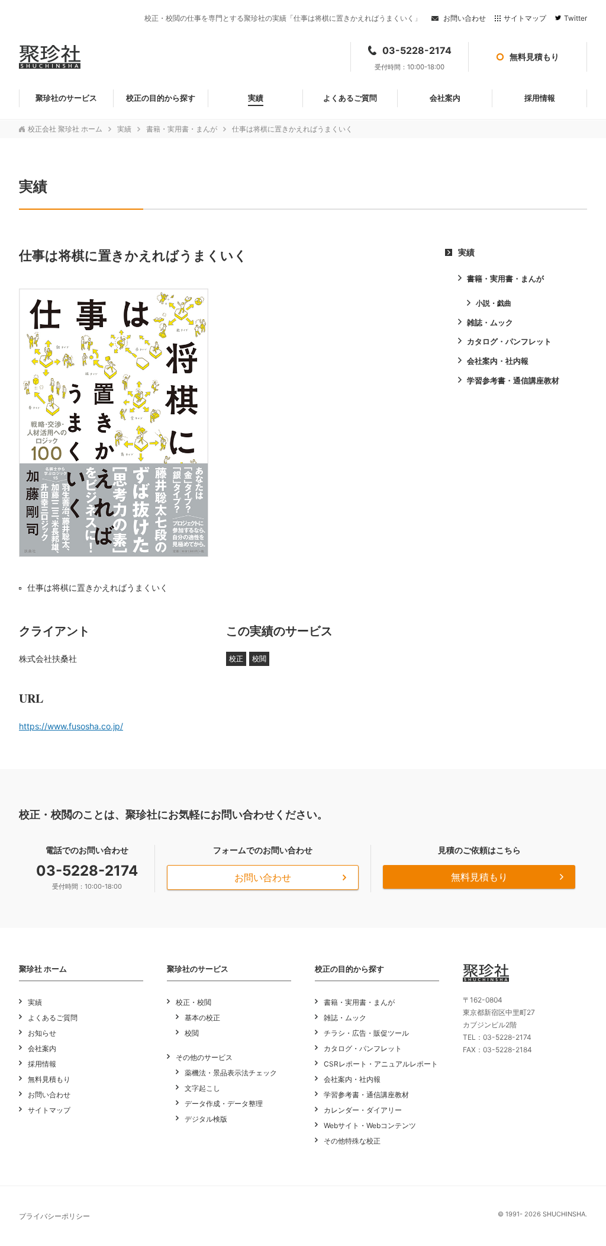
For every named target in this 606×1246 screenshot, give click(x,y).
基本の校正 (202, 1017)
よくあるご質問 (53, 1017)
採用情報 (42, 1063)
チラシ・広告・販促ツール (366, 1033)
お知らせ (42, 1033)
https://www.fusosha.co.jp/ (71, 726)
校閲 (259, 658)
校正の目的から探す (349, 968)
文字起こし (202, 1088)
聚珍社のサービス (197, 968)
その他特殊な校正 (352, 1140)
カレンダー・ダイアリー (363, 1110)
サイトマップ (525, 18)
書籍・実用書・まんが (181, 128)
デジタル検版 (206, 1118)
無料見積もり (479, 877)
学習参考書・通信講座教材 (513, 380)
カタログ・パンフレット (509, 341)
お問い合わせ (464, 18)
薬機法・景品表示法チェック (231, 1072)
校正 (236, 658)
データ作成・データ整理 (224, 1103)
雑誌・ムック (490, 322)
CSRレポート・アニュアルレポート (381, 1063)
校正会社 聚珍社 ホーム (65, 128)
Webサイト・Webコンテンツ (370, 1125)
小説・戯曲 (493, 303)
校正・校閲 (193, 1002)
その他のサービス (204, 1057)
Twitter (575, 18)
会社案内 (42, 1048)
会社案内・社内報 (497, 361)
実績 (124, 128)
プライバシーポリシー (54, 1216)
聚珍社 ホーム (43, 968)
